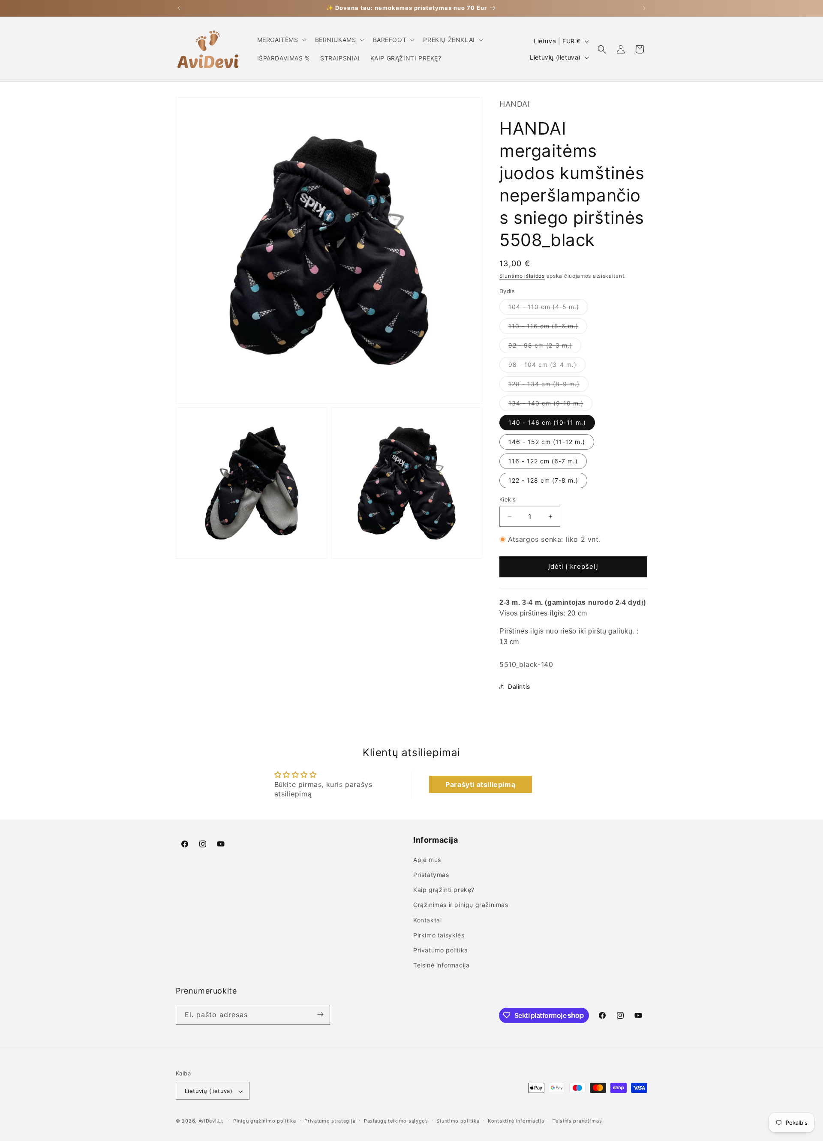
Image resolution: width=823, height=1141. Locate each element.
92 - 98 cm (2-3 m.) (544, 347)
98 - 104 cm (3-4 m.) (547, 366)
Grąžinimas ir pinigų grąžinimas (460, 905)
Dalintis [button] (519, 686)
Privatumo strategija (329, 1121)
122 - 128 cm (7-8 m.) (543, 480)
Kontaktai (427, 920)
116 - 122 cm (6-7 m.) (543, 461)
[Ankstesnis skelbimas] (178, 8)
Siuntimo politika (457, 1121)
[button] (281, 40)
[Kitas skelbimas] (644, 8)
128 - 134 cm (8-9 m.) (548, 386)
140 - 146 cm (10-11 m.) (547, 422)
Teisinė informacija (441, 965)
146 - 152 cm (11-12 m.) (546, 441)
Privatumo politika (440, 950)
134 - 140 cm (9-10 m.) (550, 405)
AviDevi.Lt (210, 1121)
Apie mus (427, 859)
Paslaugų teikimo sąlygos (396, 1121)
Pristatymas (431, 874)
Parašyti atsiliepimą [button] (480, 784)
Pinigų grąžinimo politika (264, 1121)
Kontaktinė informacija (516, 1121)
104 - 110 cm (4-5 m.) (548, 309)
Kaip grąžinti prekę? (444, 890)
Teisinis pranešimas (577, 1121)
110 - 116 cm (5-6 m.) (547, 328)
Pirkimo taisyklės (438, 935)
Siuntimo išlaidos (522, 276)
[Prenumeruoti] (320, 1014)
